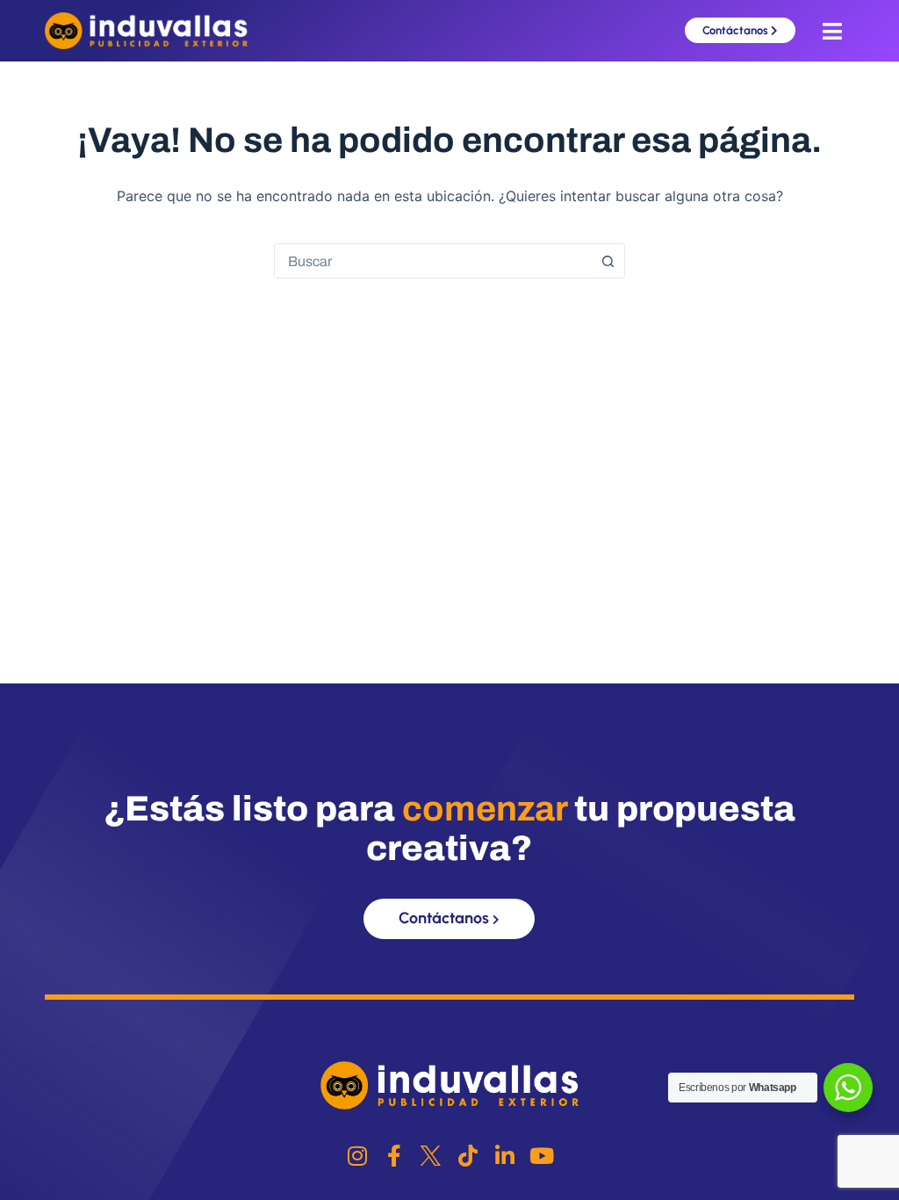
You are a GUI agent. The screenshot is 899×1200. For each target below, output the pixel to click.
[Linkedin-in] (504, 1156)
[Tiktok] (467, 1156)
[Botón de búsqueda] (607, 261)
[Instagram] (357, 1156)
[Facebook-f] (394, 1156)
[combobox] (433, 260)
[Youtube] (541, 1156)
